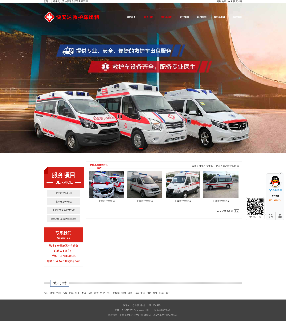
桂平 (77, 293)
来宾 (96, 293)
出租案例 (202, 17)
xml (230, 1)
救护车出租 (166, 17)
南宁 (168, 293)
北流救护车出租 (64, 193)
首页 (194, 166)
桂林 (161, 293)
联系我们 (237, 17)
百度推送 (237, 1)
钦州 (130, 293)
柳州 (155, 293)
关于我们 (184, 17)
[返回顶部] (280, 216)
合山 (46, 293)
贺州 (90, 293)
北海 (123, 293)
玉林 (136, 293)
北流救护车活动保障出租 (63, 219)
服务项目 (148, 17)
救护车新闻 (219, 17)
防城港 (116, 293)
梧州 (149, 293)
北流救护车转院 (64, 201)
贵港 (142, 293)
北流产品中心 (206, 166)
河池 (102, 293)
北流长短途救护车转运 (63, 210)
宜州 (52, 293)
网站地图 (221, 1)
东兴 (65, 293)
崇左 (109, 293)
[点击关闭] (281, 173)
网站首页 (131, 17)
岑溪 (83, 293)
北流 (71, 293)
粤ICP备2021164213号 (165, 315)
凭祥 (58, 293)
